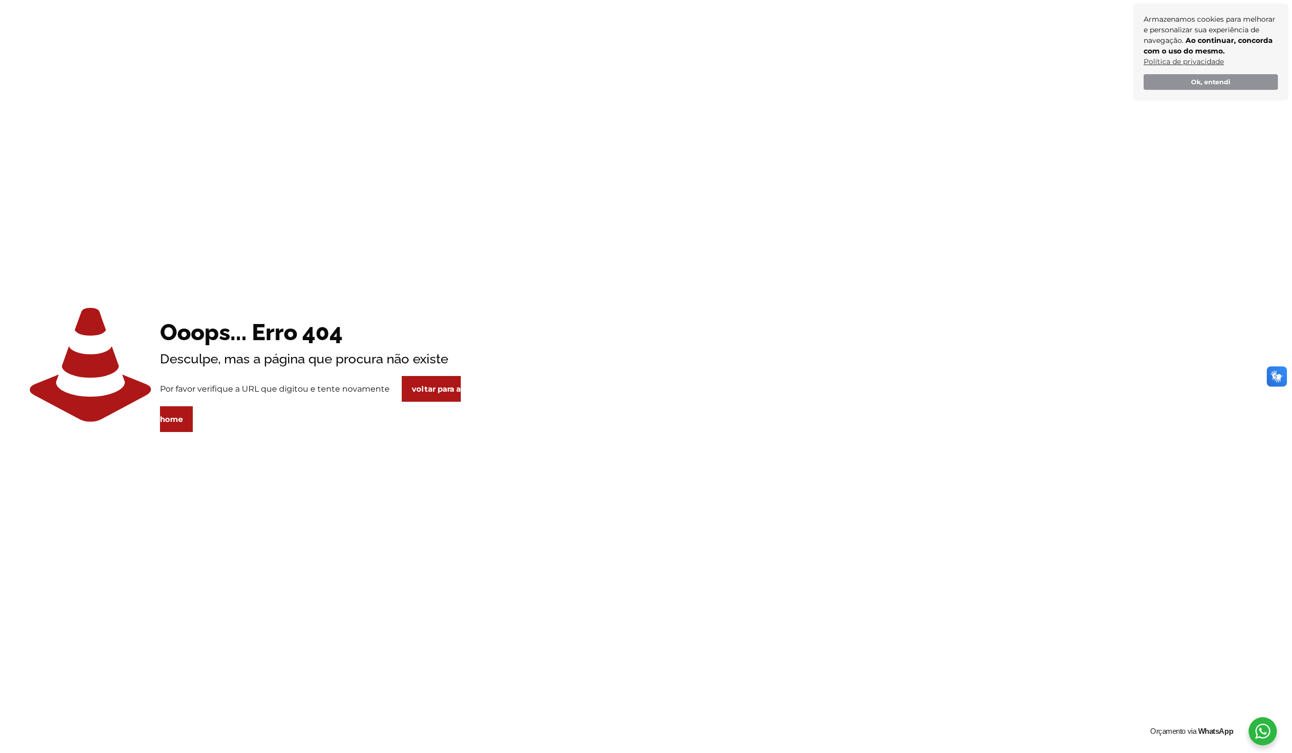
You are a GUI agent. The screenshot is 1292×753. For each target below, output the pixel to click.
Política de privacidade (1184, 61)
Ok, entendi (1210, 82)
